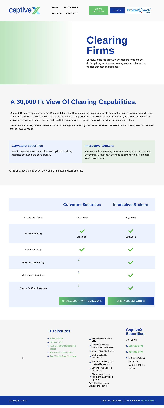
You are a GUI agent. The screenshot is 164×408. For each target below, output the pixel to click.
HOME (55, 7)
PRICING (56, 13)
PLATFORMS (71, 7)
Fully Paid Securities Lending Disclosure (99, 384)
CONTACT (72, 13)
